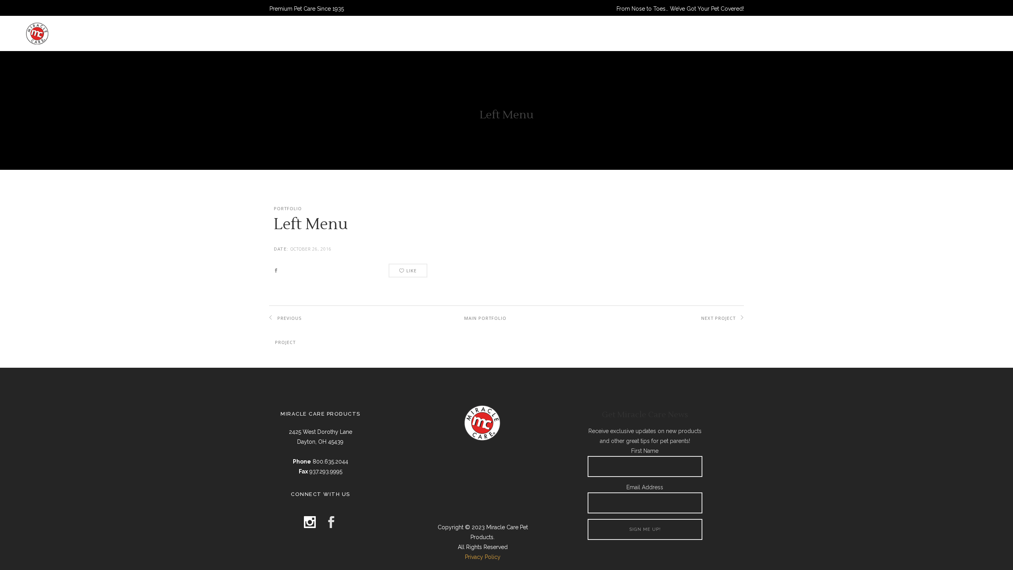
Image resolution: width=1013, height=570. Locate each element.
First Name (644, 451)
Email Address (644, 487)
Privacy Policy (483, 557)
